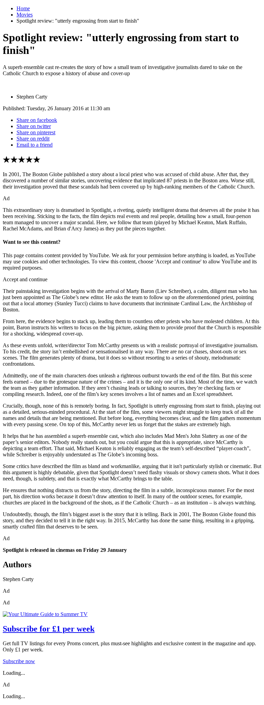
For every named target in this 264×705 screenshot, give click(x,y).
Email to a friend (34, 145)
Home (23, 8)
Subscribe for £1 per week (49, 628)
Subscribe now (19, 661)
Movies (24, 15)
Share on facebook (36, 120)
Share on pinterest (35, 132)
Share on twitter (33, 126)
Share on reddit (33, 138)
